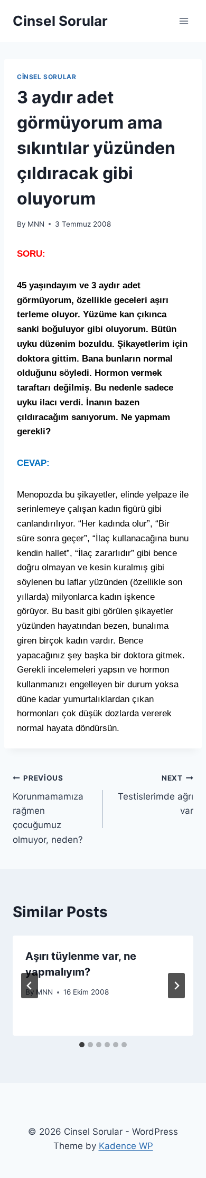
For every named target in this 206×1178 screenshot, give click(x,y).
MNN (35, 224)
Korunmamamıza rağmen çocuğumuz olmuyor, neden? (48, 809)
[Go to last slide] (29, 985)
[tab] (82, 1044)
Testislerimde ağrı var (155, 795)
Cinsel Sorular (46, 77)
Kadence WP (126, 1146)
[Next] (176, 985)
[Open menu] (183, 21)
